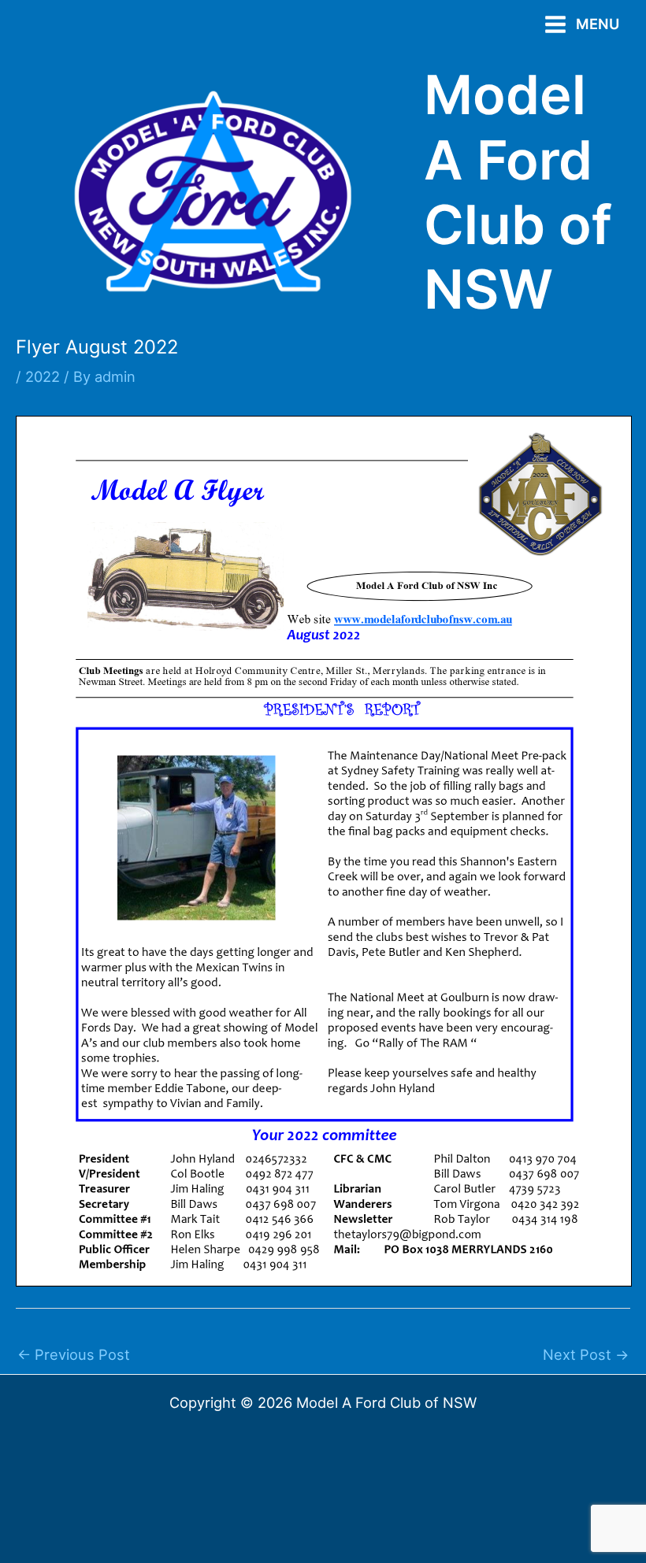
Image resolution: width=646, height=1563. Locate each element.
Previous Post (73, 1354)
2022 (42, 376)
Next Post (586, 1354)
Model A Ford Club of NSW (518, 191)
